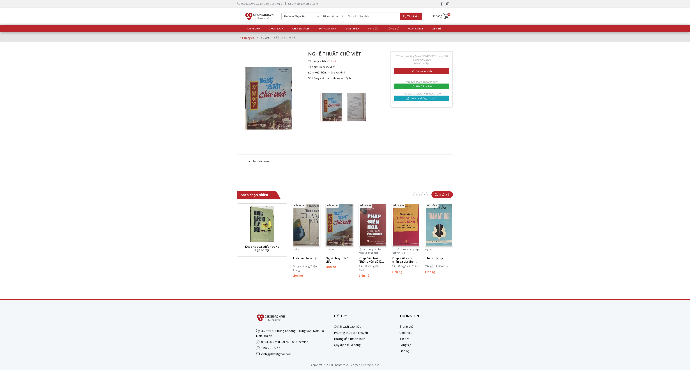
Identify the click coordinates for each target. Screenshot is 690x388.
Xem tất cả (442, 195)
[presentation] (416, 195)
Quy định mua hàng (347, 345)
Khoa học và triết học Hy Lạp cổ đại (262, 248)
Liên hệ (436, 28)
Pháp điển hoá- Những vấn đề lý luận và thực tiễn (370, 260)
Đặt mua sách (423, 71)
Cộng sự (393, 28)
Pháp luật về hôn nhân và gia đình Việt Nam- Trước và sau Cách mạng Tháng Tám (405, 260)
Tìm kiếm (412, 16)
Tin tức (373, 28)
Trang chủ (252, 28)
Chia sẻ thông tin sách (423, 98)
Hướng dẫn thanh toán (349, 339)
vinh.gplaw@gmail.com (304, 3)
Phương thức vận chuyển (351, 333)
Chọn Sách (276, 28)
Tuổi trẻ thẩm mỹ (305, 258)
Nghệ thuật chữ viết (337, 260)
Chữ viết (264, 38)
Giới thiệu (352, 28)
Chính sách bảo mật (347, 327)
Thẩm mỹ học (434, 258)
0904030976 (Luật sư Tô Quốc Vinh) (261, 3)
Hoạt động (415, 28)
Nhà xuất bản (327, 28)
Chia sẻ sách (300, 28)
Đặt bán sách (423, 86)
